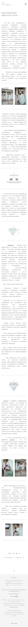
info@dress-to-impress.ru (16, 581)
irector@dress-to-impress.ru (15, 585)
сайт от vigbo (14, 623)
